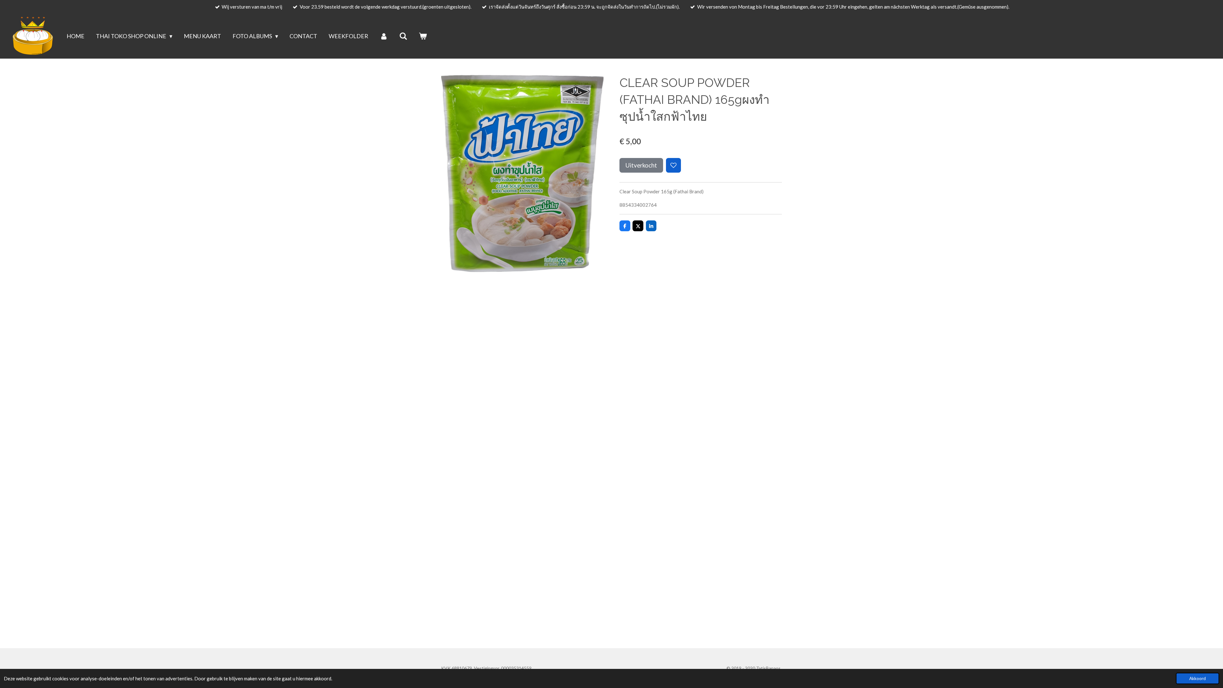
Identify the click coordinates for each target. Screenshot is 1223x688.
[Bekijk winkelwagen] (423, 36)
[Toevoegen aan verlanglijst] (673, 165)
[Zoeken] (403, 36)
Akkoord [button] (1197, 678)
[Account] (383, 36)
